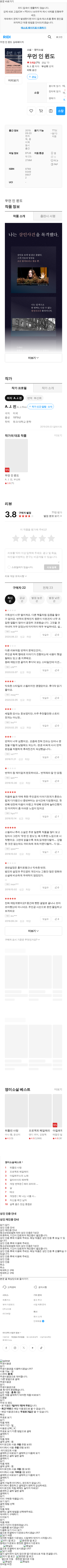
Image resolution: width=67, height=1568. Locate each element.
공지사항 (42, 1287)
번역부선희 (34, 398)
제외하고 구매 (7, 1270)
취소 (2, 1264)
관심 (34, 76)
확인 (2, 1414)
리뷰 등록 (51, 567)
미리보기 (13, 80)
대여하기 (4, 1514)
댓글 (45, 634)
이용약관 (6, 1337)
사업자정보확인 (45, 1337)
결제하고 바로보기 (9, 1453)
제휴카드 (6, 1300)
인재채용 (37, 1321)
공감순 (22, 599)
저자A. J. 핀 (14, 398)
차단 (29, 636)
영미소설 (38, 49)
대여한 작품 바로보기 (29, 1395)
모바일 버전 (6, 1564)
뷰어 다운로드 (9, 1304)
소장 (61, 111)
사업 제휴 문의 (40, 1304)
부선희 (44, 66)
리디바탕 (6, 1314)
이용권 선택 (6, 1428)
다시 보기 (17, 1530)
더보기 (58, 435)
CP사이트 (7, 1309)
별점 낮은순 (54, 599)
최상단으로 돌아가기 (18, 1278)
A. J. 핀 (30, 66)
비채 (29, 70)
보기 (2, 1501)
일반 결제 (19, 1455)
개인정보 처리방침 (17, 1337)
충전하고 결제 (7, 1455)
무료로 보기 (6, 1431)
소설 (29, 49)
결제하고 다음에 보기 (29, 1453)
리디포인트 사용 (9, 1450)
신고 (22, 636)
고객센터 (11, 1287)
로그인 (59, 37)
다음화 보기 (6, 1530)
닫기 (7, 1501)
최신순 (10, 599)
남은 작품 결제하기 (9, 1395)
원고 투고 (38, 1300)
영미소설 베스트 (13, 1162)
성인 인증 (4, 1259)
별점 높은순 (36, 599)
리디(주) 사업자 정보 (11, 1333)
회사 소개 (38, 1316)
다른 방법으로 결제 (10, 1379)
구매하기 (13, 1514)
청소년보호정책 (32, 1337)
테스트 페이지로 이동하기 (33, 27)
